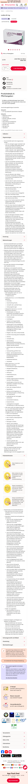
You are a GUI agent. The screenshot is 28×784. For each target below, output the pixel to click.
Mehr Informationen (14, 404)
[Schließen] (25, 373)
